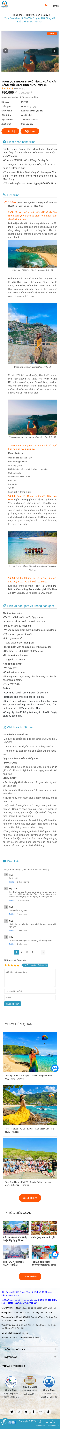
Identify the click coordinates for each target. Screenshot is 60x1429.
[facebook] (34, 1412)
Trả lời (12, 882)
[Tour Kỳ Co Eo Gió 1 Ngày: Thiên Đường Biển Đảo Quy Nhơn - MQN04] (30, 1071)
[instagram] (19, 1412)
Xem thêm (30, 1197)
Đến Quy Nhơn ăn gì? (43, 1237)
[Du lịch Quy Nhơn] (4, 4)
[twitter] (12, 1412)
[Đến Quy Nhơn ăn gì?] (44, 1234)
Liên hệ (10, 131)
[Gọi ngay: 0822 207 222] (4, 1421)
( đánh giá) (19, 89)
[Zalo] (55, 1068)
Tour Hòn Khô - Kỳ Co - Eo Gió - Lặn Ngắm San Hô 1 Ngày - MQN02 (29, 1130)
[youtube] (26, 1412)
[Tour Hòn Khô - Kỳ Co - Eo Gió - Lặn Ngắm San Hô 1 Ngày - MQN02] (30, 1125)
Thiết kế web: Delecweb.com (47, 1425)
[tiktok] (48, 1412)
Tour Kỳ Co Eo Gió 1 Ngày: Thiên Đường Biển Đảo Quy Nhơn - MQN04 (28, 1077)
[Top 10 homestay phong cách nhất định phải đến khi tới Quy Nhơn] (44, 1258)
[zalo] (41, 1412)
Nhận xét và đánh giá (15, 960)
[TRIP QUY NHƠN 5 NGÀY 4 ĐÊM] (16, 1258)
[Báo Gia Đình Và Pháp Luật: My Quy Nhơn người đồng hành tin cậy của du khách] (16, 1234)
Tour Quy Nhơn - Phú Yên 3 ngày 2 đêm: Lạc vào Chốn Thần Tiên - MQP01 (28, 1183)
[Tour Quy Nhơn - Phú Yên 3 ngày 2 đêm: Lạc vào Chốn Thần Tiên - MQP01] (30, 1178)
